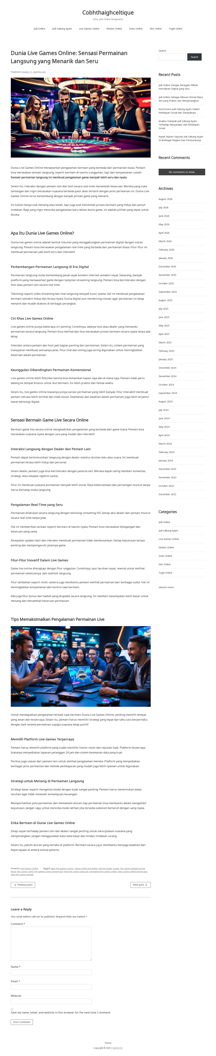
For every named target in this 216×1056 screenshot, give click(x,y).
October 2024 (166, 384)
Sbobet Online (114, 28)
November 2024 (167, 376)
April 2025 (164, 334)
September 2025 (168, 291)
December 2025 (167, 266)
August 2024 (165, 401)
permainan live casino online (103, 871)
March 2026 (165, 241)
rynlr (43, 72)
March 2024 (165, 443)
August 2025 (165, 300)
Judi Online (39, 28)
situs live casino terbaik (22, 874)
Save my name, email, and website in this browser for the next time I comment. (61, 1012)
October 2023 (166, 485)
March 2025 (165, 342)
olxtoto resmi (166, 587)
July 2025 (163, 308)
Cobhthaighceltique (108, 12)
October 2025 (166, 283)
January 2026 (166, 258)
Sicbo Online (136, 28)
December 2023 (167, 469)
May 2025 (164, 325)
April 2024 (164, 435)
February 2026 (166, 249)
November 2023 (167, 477)
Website (16, 996)
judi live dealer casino (108, 868)
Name (16, 967)
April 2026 (164, 232)
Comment (18, 924)
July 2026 (163, 207)
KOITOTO (118, 1048)
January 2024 (166, 460)
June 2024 (164, 418)
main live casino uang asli (76, 871)
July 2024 (163, 410)
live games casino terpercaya (48, 871)
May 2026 (164, 224)
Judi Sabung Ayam (62, 28)
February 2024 (166, 452)
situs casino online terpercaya (132, 871)
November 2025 (167, 275)
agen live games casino (62, 868)
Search (162, 50)
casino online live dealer (85, 868)
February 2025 (166, 350)
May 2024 (164, 426)
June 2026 (164, 215)
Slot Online (156, 28)
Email (15, 981)
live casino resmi (25, 871)
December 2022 (167, 494)
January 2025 (166, 359)
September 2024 (168, 393)
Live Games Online (89, 28)
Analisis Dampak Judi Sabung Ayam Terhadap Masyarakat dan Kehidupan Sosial (179, 124)
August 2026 (165, 199)
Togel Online (175, 28)
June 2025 (164, 317)
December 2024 (167, 367)
